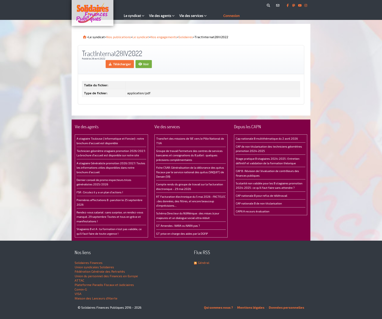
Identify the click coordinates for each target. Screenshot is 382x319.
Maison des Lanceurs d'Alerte (96, 298)
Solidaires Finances (88, 263)
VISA (78, 294)
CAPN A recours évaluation (252, 211)
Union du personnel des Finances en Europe (106, 276)
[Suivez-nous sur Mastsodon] (294, 5)
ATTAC (79, 280)
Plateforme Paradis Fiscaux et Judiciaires (104, 285)
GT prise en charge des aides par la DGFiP (182, 233)
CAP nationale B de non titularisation (259, 203)
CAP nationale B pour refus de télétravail (261, 195)
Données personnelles (286, 307)
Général (203, 263)
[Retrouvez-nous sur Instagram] (306, 5)
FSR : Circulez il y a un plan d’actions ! (100, 192)
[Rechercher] (269, 5)
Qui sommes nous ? (218, 307)
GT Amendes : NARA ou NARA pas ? (178, 225)
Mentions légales (250, 307)
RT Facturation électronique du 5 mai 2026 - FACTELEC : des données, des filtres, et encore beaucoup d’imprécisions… (191, 201)
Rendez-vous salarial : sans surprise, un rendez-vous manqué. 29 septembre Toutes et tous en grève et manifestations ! (110, 217)
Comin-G (81, 289)
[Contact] (278, 5)
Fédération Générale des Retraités (100, 271)
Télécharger (121, 64)
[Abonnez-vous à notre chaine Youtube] (300, 5)
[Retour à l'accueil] (85, 37)
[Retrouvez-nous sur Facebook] (288, 5)
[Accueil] (97, 13)
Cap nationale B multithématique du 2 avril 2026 (267, 138)
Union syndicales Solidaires (94, 267)
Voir (145, 64)
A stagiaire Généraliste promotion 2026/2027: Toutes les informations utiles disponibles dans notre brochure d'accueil (111, 167)
